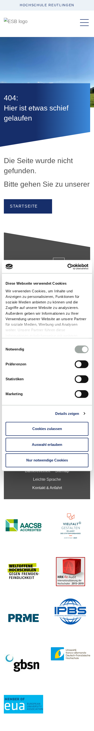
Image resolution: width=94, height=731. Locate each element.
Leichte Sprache (47, 479)
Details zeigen (67, 414)
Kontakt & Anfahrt (47, 488)
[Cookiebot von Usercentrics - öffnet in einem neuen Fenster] (67, 267)
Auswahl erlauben (47, 444)
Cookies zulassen (47, 429)
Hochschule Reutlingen (47, 5)
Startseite (24, 206)
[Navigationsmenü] (84, 22)
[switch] (81, 364)
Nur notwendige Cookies (47, 460)
